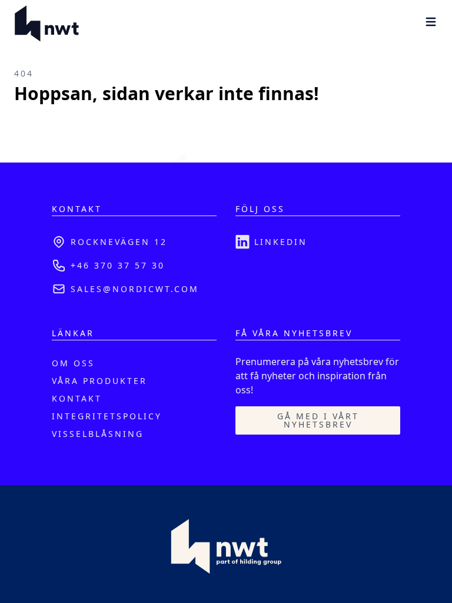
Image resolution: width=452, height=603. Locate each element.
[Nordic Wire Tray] (46, 23)
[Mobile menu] (431, 22)
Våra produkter (99, 380)
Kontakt (77, 398)
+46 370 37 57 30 (118, 265)
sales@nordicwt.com (135, 288)
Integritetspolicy (107, 416)
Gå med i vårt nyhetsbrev (318, 420)
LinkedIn (280, 241)
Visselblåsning (98, 433)
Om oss (73, 363)
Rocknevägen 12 (119, 241)
